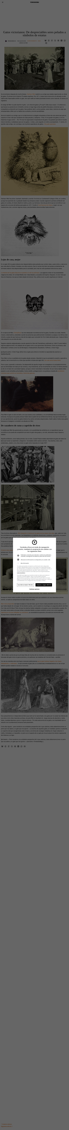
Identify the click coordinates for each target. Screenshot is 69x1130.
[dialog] (34, 565)
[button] (34, 563)
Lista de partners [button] (21, 573)
